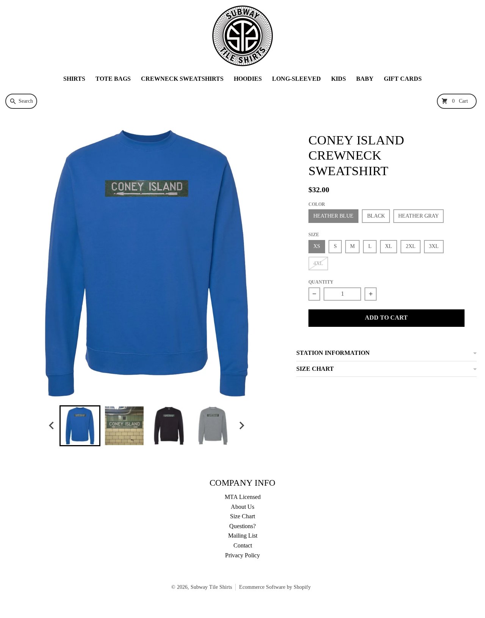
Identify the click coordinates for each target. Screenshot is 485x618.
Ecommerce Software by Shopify (275, 587)
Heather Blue (333, 216)
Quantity (320, 282)
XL (388, 246)
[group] (79, 425)
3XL (434, 246)
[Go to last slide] (52, 425)
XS (316, 246)
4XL (318, 263)
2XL (411, 246)
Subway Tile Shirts (211, 587)
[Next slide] (241, 425)
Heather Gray (418, 216)
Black (376, 216)
